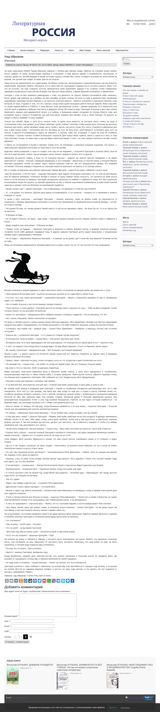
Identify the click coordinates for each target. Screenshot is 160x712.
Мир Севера (85, 50)
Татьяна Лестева (130, 181)
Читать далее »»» (26, 668)
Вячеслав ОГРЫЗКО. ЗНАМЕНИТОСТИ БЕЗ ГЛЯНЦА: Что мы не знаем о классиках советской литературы (79, 667)
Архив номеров (27, 50)
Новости (59, 50)
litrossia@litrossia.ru (21, 697)
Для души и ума (130, 112)
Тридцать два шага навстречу (137, 118)
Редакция (44, 50)
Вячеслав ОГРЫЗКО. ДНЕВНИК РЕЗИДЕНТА (30, 664)
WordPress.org (129, 230)
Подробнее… (126, 708)
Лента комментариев (132, 227)
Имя (7, 621)
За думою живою (131, 115)
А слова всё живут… (132, 121)
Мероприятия (122, 50)
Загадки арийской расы (134, 201)
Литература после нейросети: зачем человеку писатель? (138, 164)
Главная (11, 50)
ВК (128, 24)
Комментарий (11, 616)
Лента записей (103, 50)
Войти (125, 222)
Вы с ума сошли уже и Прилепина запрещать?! (137, 184)
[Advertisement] (18, 8)
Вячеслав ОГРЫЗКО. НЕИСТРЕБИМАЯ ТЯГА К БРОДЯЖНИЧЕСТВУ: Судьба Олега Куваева (130, 667)
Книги (71, 50)
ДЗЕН (152, 24)
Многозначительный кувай (135, 159)
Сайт (6, 631)
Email (7, 626)
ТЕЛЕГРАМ (139, 24)
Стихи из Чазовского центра (136, 101)
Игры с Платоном (131, 110)
